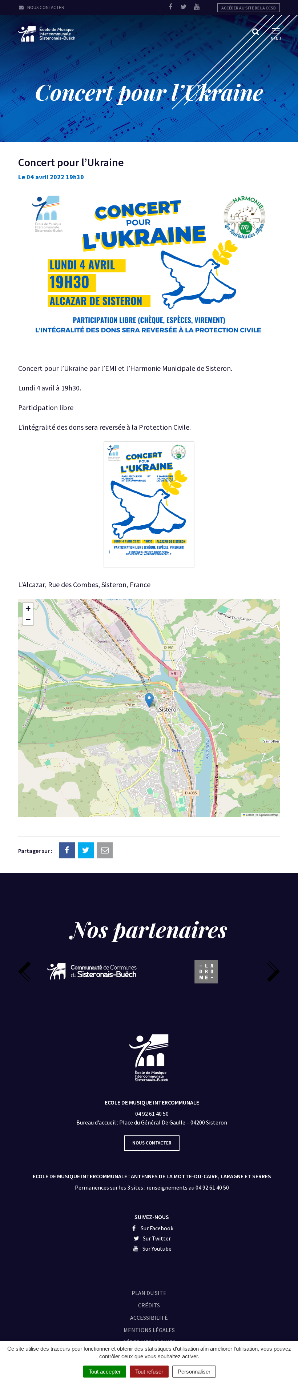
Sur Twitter (156, 1238)
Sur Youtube (156, 1248)
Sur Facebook (156, 1228)
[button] (149, 700)
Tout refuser (149, 1371)
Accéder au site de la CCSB (248, 8)
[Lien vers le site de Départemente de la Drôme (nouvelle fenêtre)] (206, 971)
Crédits (149, 1305)
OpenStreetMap (268, 815)
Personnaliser (194, 1371)
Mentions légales (149, 1330)
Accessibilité (149, 1317)
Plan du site (149, 1292)
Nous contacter (45, 7)
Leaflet (249, 815)
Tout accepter (105, 1371)
